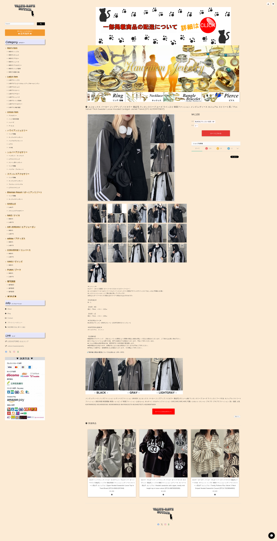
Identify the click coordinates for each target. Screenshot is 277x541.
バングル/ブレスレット (16, 140)
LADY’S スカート (14, 90)
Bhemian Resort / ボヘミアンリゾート (24, 192)
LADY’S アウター (14, 94)
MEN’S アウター (14, 58)
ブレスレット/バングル (16, 184)
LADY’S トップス (14, 80)
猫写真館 (11, 281)
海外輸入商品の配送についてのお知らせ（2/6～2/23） (107, 352)
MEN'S (11, 219)
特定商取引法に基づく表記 (16, 327)
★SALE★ (12, 296)
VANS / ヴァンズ (15, 262)
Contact (10, 318)
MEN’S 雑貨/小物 (14, 72)
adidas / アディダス (16, 238)
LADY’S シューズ (14, 97)
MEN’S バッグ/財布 (15, 68)
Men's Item (12, 48)
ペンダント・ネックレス (16, 155)
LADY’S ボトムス (14, 87)
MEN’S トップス (14, 51)
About (10, 309)
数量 (193, 125)
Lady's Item (12, 77)
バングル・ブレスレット (16, 169)
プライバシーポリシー (15, 322)
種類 (193, 121)
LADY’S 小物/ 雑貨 (14, 107)
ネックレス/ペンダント (16, 137)
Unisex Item (12, 112)
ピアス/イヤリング (14, 159)
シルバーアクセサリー (17, 152)
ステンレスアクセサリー (18, 174)
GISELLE (11, 204)
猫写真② (11, 288)
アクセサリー (13, 115)
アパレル (11, 126)
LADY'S (11, 222)
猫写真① (11, 285)
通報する (237, 416)
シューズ (11, 122)
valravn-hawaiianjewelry (16, 346)
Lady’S (11, 207)
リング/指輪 (12, 134)
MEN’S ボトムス (14, 55)
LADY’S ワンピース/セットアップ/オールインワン (24, 83)
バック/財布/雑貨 (14, 119)
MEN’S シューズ (14, 62)
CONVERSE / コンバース (19, 250)
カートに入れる (215, 133)
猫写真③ (11, 291)
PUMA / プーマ (14, 270)
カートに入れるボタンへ (163, 411)
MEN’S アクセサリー (15, 65)
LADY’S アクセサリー (15, 104)
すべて (197, 148)
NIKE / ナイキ (13, 215)
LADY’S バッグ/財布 (15, 100)
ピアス (11, 144)
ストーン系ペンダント (15, 162)
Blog (9, 313)
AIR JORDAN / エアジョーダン (21, 227)
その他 (11, 147)
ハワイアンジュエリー (17, 130)
